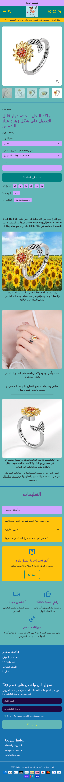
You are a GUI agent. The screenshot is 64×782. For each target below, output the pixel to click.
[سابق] (5, 56)
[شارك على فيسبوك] (15, 186)
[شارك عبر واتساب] (31, 186)
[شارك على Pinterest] (26, 186)
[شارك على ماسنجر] (42, 186)
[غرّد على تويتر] (20, 186)
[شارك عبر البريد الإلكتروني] (37, 186)
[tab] (32, 521)
